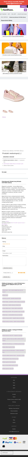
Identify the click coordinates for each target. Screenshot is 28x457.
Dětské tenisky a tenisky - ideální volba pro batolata (13, 321)
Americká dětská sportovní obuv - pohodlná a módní (13, 355)
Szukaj (23, 6)
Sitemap (14, 401)
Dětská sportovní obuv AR (8, 368)
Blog (14, 420)
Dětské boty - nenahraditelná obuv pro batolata (12, 314)
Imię (4, 246)
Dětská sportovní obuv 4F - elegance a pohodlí (12, 335)
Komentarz (5, 255)
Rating (4, 241)
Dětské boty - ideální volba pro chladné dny (12, 305)
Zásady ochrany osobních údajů (14, 399)
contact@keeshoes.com (14, 3)
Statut (14, 396)
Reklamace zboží (14, 413)
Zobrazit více (6, 276)
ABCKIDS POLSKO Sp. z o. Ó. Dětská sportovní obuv (13, 343)
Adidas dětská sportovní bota (9, 347)
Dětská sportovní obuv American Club (10, 358)
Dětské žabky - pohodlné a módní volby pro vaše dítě (14, 301)
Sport (14, 387)
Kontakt (14, 394)
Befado (4, 117)
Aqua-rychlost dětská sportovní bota (10, 365)
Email (4, 251)
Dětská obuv (5, 295)
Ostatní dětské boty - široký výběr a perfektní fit (12, 308)
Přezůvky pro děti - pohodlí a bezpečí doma (12, 298)
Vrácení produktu (14, 410)
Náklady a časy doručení (14, 408)
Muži (14, 385)
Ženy (14, 382)
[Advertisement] (14, 135)
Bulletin (14, 429)
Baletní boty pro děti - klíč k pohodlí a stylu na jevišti (13, 311)
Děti (14, 380)
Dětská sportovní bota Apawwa (9, 362)
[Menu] (25, 10)
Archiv (14, 422)
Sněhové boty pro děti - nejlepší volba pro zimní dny (13, 318)
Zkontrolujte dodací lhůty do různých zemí (13, 163)
